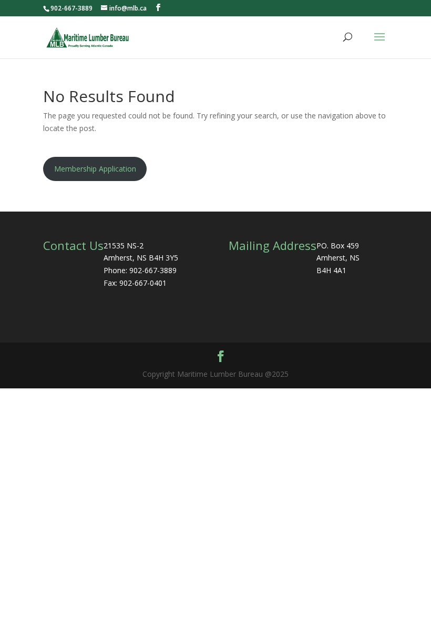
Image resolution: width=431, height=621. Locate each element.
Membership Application (95, 169)
